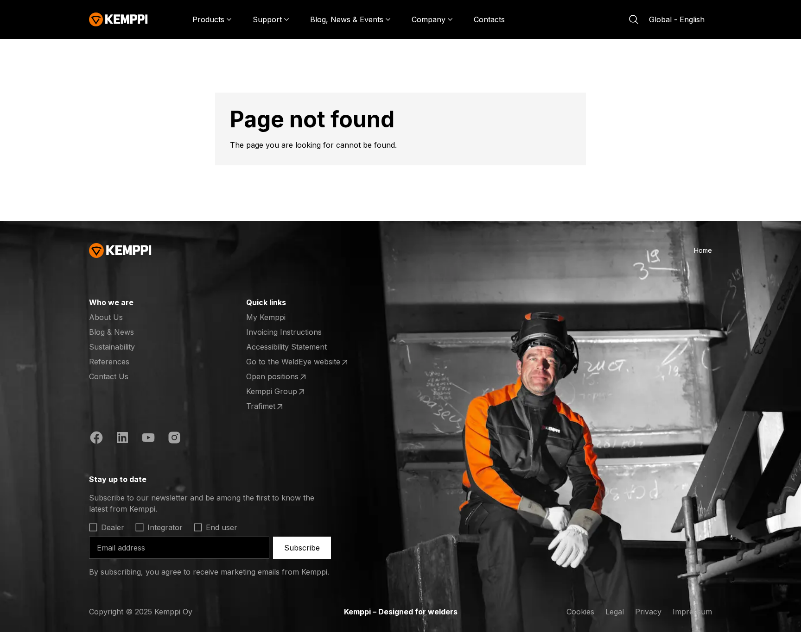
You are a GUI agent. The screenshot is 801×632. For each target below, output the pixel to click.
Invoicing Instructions (284, 332)
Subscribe (302, 547)
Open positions (282, 377)
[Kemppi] (118, 19)
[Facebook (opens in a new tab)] (96, 439)
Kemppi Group (282, 392)
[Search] (633, 19)
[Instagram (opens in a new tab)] (174, 439)
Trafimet (282, 406)
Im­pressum (692, 611)
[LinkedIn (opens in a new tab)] (122, 439)
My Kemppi (266, 317)
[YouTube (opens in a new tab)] (148, 439)
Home (703, 250)
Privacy (648, 611)
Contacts (489, 19)
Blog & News (111, 332)
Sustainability (112, 346)
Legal (614, 611)
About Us (106, 317)
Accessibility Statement (286, 346)
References (109, 361)
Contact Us (108, 376)
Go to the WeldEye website (293, 362)
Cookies (580, 611)
